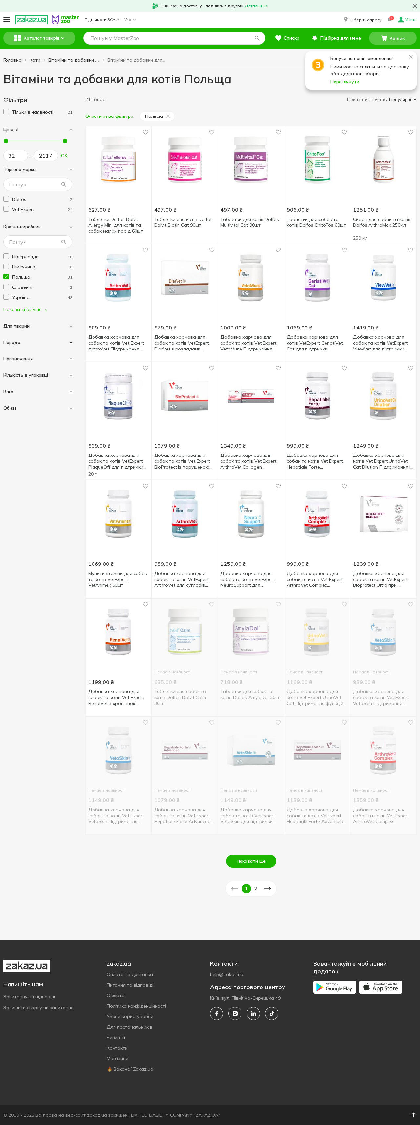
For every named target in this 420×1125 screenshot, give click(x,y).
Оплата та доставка (130, 974)
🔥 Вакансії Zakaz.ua (130, 1069)
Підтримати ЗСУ (99, 19)
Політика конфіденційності (136, 1006)
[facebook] (216, 1013)
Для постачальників (129, 1027)
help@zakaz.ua (226, 974)
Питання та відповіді (130, 985)
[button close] (415, 6)
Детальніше (256, 5)
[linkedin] (253, 1013)
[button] (362, 19)
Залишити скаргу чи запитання (38, 1007)
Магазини (117, 1058)
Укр (127, 19)
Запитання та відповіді (29, 997)
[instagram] (235, 1013)
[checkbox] (6, 111)
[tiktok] (271, 1013)
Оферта (116, 995)
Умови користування (130, 1016)
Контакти (117, 1048)
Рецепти (116, 1037)
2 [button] (255, 889)
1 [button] (246, 889)
